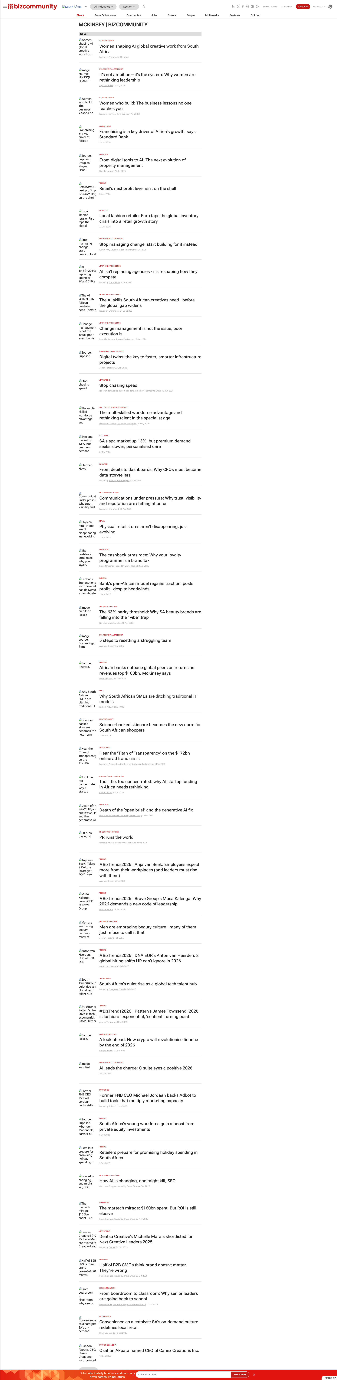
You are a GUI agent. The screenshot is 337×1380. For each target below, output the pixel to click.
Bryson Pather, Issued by (111, 1304)
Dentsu (130, 339)
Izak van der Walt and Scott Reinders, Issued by (121, 391)
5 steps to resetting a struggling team (135, 640)
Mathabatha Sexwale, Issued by (114, 815)
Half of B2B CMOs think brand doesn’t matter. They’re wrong (143, 1267)
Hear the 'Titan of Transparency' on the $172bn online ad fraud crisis (144, 756)
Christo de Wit (106, 1050)
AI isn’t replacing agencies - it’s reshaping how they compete (148, 274)
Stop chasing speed (118, 385)
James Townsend (107, 1022)
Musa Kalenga (106, 909)
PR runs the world (116, 837)
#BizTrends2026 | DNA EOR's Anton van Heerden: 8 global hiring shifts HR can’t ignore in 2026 (149, 958)
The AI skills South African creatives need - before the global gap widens (147, 303)
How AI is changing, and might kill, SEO (137, 1180)
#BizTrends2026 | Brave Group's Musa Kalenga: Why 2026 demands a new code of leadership (150, 901)
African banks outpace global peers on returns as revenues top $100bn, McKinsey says (146, 670)
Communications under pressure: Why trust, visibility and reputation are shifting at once (150, 501)
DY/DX (133, 250)
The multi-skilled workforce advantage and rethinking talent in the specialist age (140, 415)
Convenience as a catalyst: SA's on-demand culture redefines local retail (148, 1324)
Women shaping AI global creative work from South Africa (149, 49)
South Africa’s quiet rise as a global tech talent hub (148, 983)
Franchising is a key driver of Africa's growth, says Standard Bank (147, 134)
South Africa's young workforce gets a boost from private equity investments (146, 1126)
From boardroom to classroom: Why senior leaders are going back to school (148, 1296)
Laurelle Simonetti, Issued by (113, 339)
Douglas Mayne (106, 171)
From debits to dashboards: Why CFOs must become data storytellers (150, 472)
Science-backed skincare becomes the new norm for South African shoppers (150, 727)
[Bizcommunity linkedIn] (233, 6)
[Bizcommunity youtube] (252, 6)
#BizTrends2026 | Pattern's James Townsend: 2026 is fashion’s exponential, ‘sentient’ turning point (149, 1014)
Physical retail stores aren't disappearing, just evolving (143, 529)
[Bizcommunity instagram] (247, 6)
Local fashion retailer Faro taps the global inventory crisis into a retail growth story (149, 218)
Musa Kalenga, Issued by (111, 1219)
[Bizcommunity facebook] (242, 6)
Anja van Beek (106, 85)
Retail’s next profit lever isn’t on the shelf (137, 188)
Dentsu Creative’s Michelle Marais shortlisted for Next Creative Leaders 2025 (146, 1239)
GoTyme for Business (119, 114)
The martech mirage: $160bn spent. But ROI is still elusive (147, 1211)
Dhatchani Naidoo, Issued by (113, 423)
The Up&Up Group (152, 391)
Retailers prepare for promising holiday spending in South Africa (148, 1155)
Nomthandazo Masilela (110, 623)
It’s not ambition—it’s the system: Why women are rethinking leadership (147, 77)
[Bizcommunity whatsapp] (257, 6)
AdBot (112, 1106)
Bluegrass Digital (117, 989)
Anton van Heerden (108, 966)
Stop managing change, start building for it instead (148, 244)
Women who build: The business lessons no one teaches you (145, 106)
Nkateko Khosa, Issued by (111, 842)
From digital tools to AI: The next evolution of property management (142, 163)
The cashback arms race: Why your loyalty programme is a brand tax (140, 558)
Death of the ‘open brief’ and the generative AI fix (146, 810)
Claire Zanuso (106, 792)
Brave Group (131, 566)
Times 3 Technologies (119, 480)
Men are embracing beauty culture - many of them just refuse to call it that (147, 930)
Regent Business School (134, 1304)
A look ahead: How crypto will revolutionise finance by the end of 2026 (148, 1042)
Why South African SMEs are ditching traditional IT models (148, 699)
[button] (144, 6)
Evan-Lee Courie (107, 1333)
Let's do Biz (329, 1378)
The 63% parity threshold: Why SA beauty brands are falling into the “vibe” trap (150, 614)
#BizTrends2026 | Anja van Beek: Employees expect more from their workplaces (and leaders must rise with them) (149, 870)
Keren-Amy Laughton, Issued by (114, 250)
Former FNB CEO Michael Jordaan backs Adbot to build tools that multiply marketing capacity (147, 1098)
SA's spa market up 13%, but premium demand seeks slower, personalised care (145, 444)
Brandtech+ (114, 57)
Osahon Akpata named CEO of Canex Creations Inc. (149, 1350)
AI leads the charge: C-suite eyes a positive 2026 (146, 1068)
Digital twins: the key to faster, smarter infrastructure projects (150, 359)
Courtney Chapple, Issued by (113, 1186)
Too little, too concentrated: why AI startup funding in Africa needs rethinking (148, 784)
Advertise (286, 6)
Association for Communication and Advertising (131, 764)
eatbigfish (132, 423)
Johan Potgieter (107, 368)
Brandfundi (114, 509)
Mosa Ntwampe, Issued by (112, 566)
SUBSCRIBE (240, 1374)
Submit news (270, 6)
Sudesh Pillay (105, 707)
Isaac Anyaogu (106, 678)
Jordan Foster (106, 938)
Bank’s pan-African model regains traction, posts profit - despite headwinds (146, 586)
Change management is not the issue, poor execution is (140, 331)
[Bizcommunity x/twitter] (238, 6)
